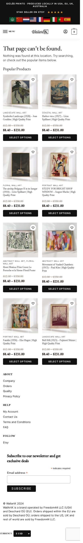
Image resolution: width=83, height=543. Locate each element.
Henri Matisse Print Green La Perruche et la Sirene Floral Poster (19, 269)
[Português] (60, 19)
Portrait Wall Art (52, 185)
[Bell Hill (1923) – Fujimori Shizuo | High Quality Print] (59, 315)
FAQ (5, 427)
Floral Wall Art (12, 185)
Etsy (5, 442)
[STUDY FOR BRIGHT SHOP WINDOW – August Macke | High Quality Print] (59, 164)
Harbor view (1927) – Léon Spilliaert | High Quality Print (56, 118)
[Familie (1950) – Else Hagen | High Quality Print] (20, 315)
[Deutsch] (47, 19)
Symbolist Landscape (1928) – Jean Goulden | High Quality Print (20, 118)
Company (9, 380)
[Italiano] (53, 19)
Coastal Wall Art (52, 113)
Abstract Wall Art (14, 261)
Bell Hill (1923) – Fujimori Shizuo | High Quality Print (59, 342)
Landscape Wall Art (15, 113)
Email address (17, 473)
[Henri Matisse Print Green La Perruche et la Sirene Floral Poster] (20, 240)
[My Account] (65, 32)
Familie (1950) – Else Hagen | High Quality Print (20, 342)
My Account (10, 411)
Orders (7, 386)
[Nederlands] (26, 19)
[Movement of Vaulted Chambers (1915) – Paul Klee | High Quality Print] (59, 240)
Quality (7, 391)
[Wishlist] (33, 79)
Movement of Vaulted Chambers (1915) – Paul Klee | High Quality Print (58, 267)
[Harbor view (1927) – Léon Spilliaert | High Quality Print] (59, 91)
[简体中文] (19, 19)
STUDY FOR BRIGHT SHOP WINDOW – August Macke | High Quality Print (59, 192)
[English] (33, 19)
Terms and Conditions (17, 422)
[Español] (67, 19)
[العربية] (12, 19)
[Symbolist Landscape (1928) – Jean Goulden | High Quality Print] (20, 91)
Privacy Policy (11, 396)
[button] (73, 32)
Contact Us (10, 416)
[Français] (40, 19)
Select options (20, 137)
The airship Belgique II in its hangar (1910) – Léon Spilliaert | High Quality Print (20, 192)
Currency (6, 534)
